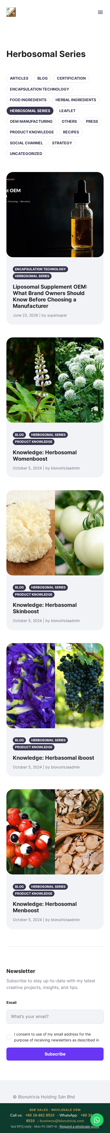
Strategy (62, 143)
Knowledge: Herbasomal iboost (53, 758)
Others (69, 121)
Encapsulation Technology (39, 89)
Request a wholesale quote (79, 1126)
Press (92, 121)
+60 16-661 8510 (39, 1115)
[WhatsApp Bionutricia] (97, 1120)
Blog (42, 78)
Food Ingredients (28, 99)
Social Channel (26, 143)
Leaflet (67, 110)
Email (11, 1002)
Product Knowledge (32, 132)
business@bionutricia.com (62, 1121)
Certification (71, 78)
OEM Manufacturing (31, 121)
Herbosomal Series (30, 110)
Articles (19, 78)
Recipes (71, 132)
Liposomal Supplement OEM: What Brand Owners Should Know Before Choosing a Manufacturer (50, 296)
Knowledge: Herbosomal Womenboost (45, 455)
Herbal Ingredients (76, 99)
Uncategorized (26, 153)
